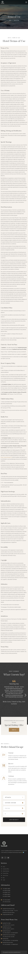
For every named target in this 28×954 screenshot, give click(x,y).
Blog (3, 877)
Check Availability (14, 819)
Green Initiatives (6, 871)
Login (4, 879)
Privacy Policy (5, 873)
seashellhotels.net (16, 952)
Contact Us (14, 729)
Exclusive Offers (6, 868)
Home (10, 20)
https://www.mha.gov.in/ (6, 457)
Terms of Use (16, 20)
